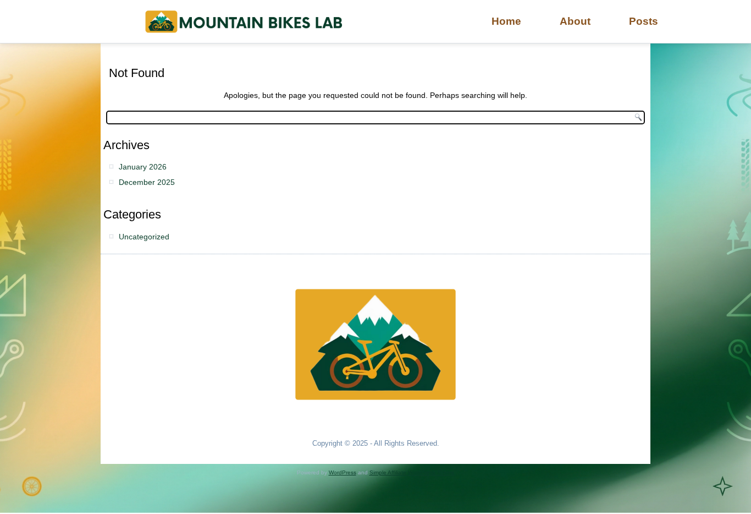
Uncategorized (144, 236)
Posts (643, 21)
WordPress (342, 472)
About (575, 21)
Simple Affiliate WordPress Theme (412, 472)
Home (506, 21)
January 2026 (143, 166)
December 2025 (147, 182)
